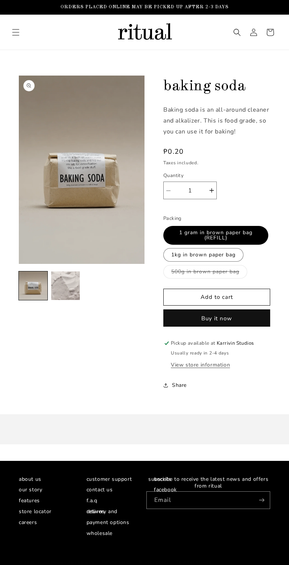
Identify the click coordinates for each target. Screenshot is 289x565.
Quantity (173, 175)
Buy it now (216, 318)
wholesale (100, 533)
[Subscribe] (261, 500)
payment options (108, 522)
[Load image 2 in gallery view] (65, 285)
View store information (200, 364)
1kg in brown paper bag (203, 254)
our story (30, 491)
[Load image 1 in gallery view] (33, 285)
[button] (16, 32)
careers (28, 522)
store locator (35, 511)
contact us (100, 491)
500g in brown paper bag (209, 273)
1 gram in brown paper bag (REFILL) (215, 235)
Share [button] (179, 385)
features (29, 500)
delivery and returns (102, 511)
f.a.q (92, 500)
